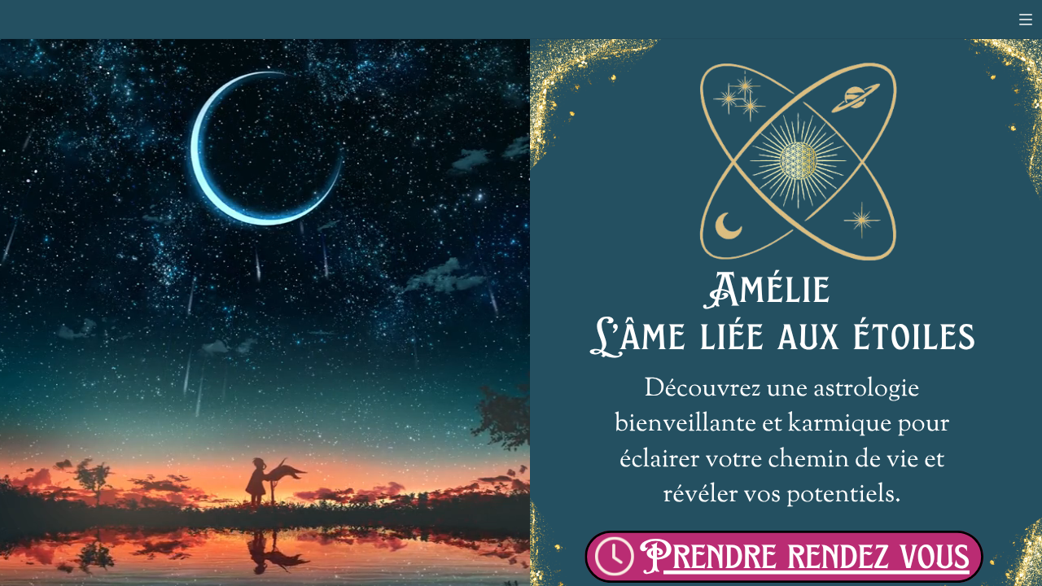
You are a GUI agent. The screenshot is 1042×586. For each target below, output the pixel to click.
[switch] (1025, 19)
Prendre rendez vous (804, 555)
